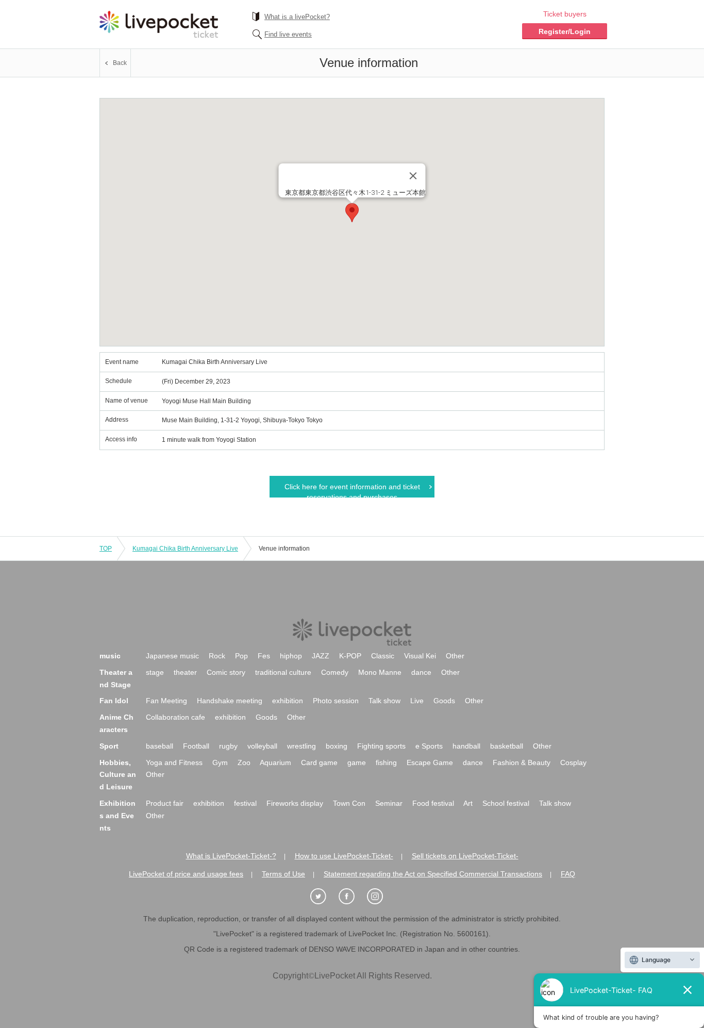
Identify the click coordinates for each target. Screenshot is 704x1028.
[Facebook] (352, 896)
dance (421, 672)
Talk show (384, 701)
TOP (105, 548)
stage (155, 672)
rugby (228, 746)
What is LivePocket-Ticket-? (231, 856)
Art (468, 803)
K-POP (350, 656)
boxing (336, 746)
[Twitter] (323, 896)
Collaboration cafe (175, 717)
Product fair (164, 803)
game (356, 762)
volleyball (262, 746)
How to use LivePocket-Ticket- (344, 856)
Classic (382, 656)
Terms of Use (283, 874)
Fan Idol (113, 701)
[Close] (413, 175)
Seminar (389, 803)
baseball (159, 746)
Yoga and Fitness (174, 762)
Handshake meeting (229, 701)
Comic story (226, 672)
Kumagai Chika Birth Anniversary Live (185, 548)
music (110, 656)
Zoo (244, 762)
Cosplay (573, 762)
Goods (444, 701)
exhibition (287, 701)
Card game (319, 762)
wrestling (301, 746)
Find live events (288, 34)
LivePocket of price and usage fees (186, 874)
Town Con (349, 803)
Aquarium (275, 762)
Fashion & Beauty (521, 762)
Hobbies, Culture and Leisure (117, 774)
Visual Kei (420, 656)
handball (466, 746)
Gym (220, 762)
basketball (506, 746)
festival (245, 803)
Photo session (336, 701)
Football (196, 746)
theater (185, 672)
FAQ (568, 874)
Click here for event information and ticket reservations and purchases (352, 490)
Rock (217, 656)
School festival (505, 803)
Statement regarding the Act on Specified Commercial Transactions (433, 874)
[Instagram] (380, 896)
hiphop (291, 656)
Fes (264, 656)
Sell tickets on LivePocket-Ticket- (465, 856)
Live (417, 701)
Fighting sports (381, 746)
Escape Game (430, 762)
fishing (386, 762)
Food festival (433, 803)
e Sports (429, 746)
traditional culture (283, 672)
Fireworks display (294, 803)
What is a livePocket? (297, 17)
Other (455, 656)
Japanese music (172, 656)
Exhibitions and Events (117, 815)
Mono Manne (379, 672)
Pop (241, 656)
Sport (109, 746)
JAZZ (320, 656)
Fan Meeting (166, 701)
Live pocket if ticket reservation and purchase (158, 24)
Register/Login (565, 31)
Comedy (334, 672)
